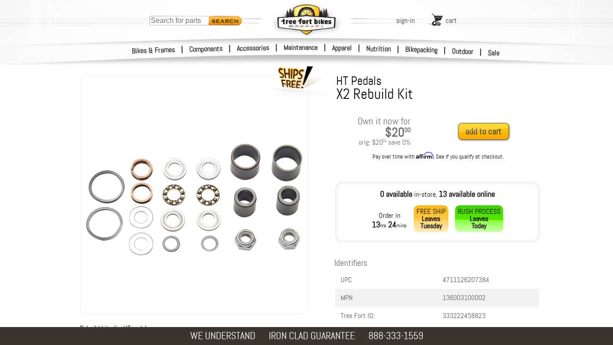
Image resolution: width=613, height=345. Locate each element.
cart (451, 20)
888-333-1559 (395, 335)
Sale (494, 53)
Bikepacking (421, 49)
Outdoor (463, 51)
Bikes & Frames (153, 50)
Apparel (342, 48)
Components (206, 49)
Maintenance (301, 47)
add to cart (483, 131)
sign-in (405, 20)
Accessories (253, 48)
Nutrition (378, 48)
